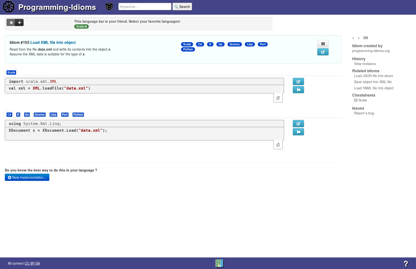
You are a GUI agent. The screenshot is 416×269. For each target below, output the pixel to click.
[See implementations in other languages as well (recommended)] (10, 22)
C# (200, 44)
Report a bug (364, 113)
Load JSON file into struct (373, 75)
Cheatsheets (363, 95)
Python (188, 49)
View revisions (365, 63)
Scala (187, 44)
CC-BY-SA (32, 263)
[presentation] (9, 114)
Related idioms (365, 70)
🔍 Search (182, 6)
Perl (263, 44)
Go (220, 44)
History (358, 58)
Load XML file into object (53, 42)
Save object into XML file (373, 81)
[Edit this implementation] (298, 123)
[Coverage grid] (219, 262)
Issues (358, 108)
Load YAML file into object (374, 87)
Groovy (235, 44)
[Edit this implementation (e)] (298, 81)
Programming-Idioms (57, 6)
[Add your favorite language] (19, 22)
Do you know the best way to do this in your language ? (51, 170)
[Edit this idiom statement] (323, 51)
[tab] (9, 114)
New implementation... (28, 177)
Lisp (250, 44)
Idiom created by (367, 45)
